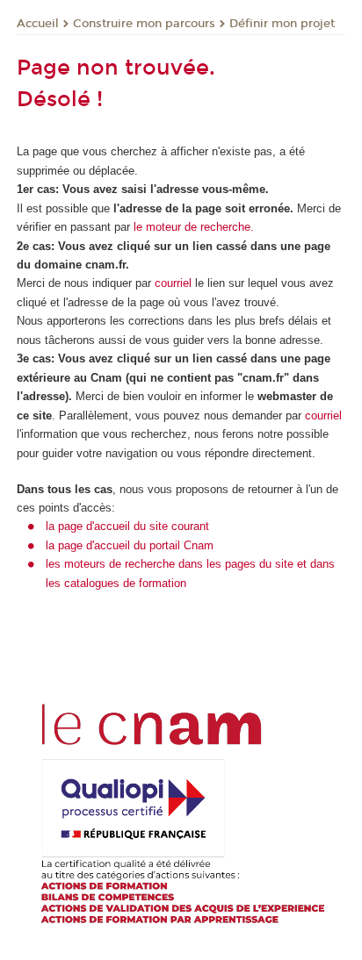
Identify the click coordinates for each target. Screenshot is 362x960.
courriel (173, 283)
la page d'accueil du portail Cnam (130, 545)
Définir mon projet (282, 24)
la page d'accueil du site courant (127, 526)
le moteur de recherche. (192, 226)
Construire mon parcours (144, 24)
